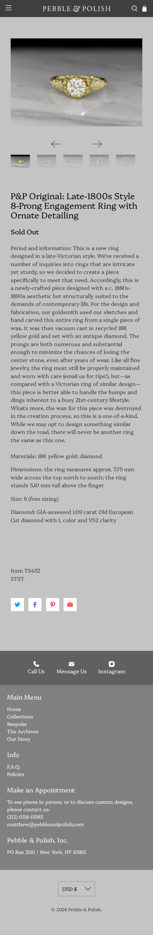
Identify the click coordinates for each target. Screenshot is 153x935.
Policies (15, 773)
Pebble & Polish (84, 909)
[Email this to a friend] (70, 604)
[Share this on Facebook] (35, 604)
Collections (20, 716)
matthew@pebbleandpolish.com (45, 824)
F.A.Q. (13, 766)
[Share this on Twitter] (17, 604)
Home (14, 708)
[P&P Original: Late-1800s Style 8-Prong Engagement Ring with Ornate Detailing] (76, 82)
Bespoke (17, 723)
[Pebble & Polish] (76, 8)
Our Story (19, 738)
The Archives (22, 731)
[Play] (76, 85)
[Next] (97, 144)
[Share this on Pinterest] (52, 604)
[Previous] (55, 144)
